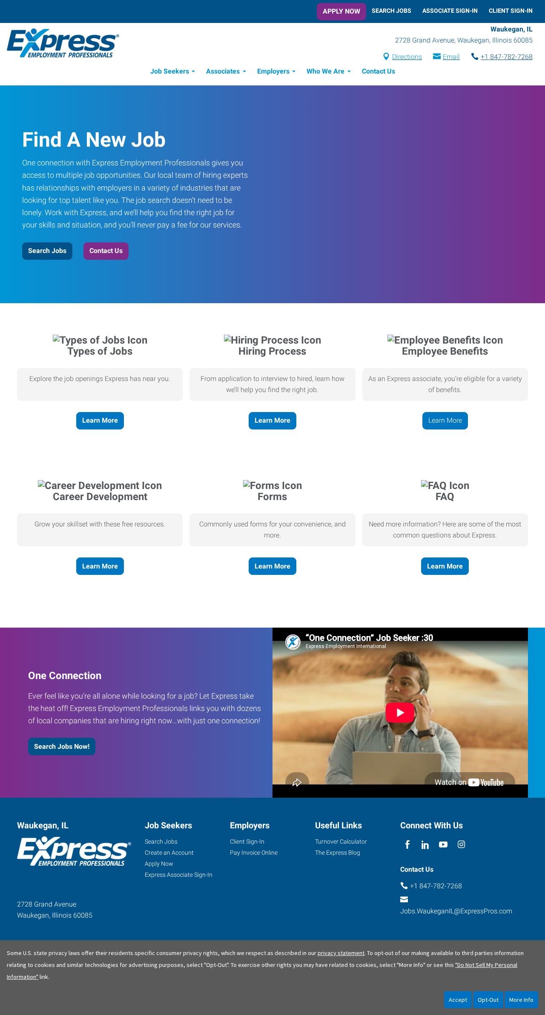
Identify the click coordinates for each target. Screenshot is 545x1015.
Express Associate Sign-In (178, 874)
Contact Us (378, 71)
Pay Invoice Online (254, 852)
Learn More (100, 420)
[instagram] (461, 844)
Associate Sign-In (450, 10)
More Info (521, 1000)
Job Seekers (169, 71)
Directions (407, 57)
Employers (273, 71)
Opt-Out (488, 1000)
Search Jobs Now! (61, 746)
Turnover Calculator (341, 841)
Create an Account (169, 852)
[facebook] (407, 844)
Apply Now (341, 11)
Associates (223, 71)
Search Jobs (391, 10)
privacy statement (341, 953)
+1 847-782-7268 (507, 57)
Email (451, 57)
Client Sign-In (511, 10)
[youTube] (443, 844)
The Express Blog (337, 852)
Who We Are (325, 71)
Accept (458, 1000)
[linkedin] (425, 844)
